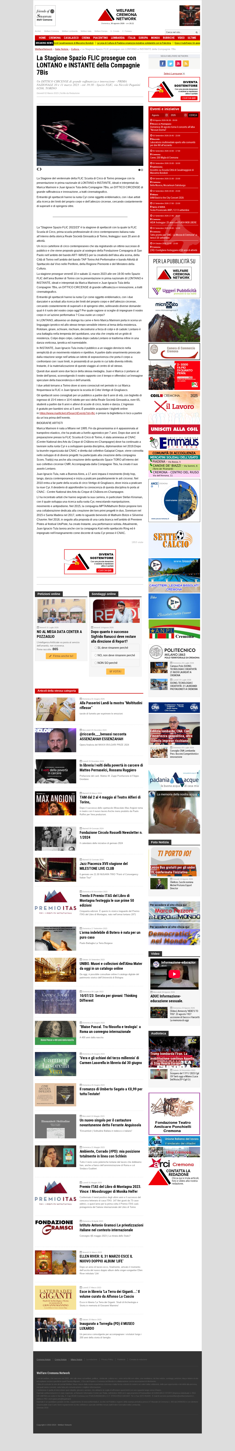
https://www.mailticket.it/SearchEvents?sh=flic (67, 413)
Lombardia (118, 37)
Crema (86, 37)
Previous (38, 169)
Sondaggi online (104, 594)
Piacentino (100, 37)
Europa (143, 37)
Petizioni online (49, 594)
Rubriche (169, 37)
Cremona (55, 37)
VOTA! (116, 671)
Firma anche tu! (62, 656)
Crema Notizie (61, 1359)
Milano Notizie (76, 1359)
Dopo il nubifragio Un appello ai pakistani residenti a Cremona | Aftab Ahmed (176, 43)
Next (41, 169)
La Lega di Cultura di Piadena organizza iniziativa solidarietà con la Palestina (99, 43)
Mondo (155, 37)
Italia (132, 37)
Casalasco (71, 37)
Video (181, 37)
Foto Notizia (160, 842)
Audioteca (158, 1033)
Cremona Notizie (44, 1359)
